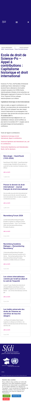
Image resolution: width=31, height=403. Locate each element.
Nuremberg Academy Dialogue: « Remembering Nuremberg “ (13, 246)
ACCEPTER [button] (6, 396)
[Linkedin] (28, 22)
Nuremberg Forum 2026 (13, 216)
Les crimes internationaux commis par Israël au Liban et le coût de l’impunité (15, 279)
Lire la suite (6, 172)
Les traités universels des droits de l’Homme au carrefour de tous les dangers (13, 312)
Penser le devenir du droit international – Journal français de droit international (15, 187)
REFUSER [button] (6, 399)
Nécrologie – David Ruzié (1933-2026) (13, 157)
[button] (16, 22)
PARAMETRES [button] (16, 396)
